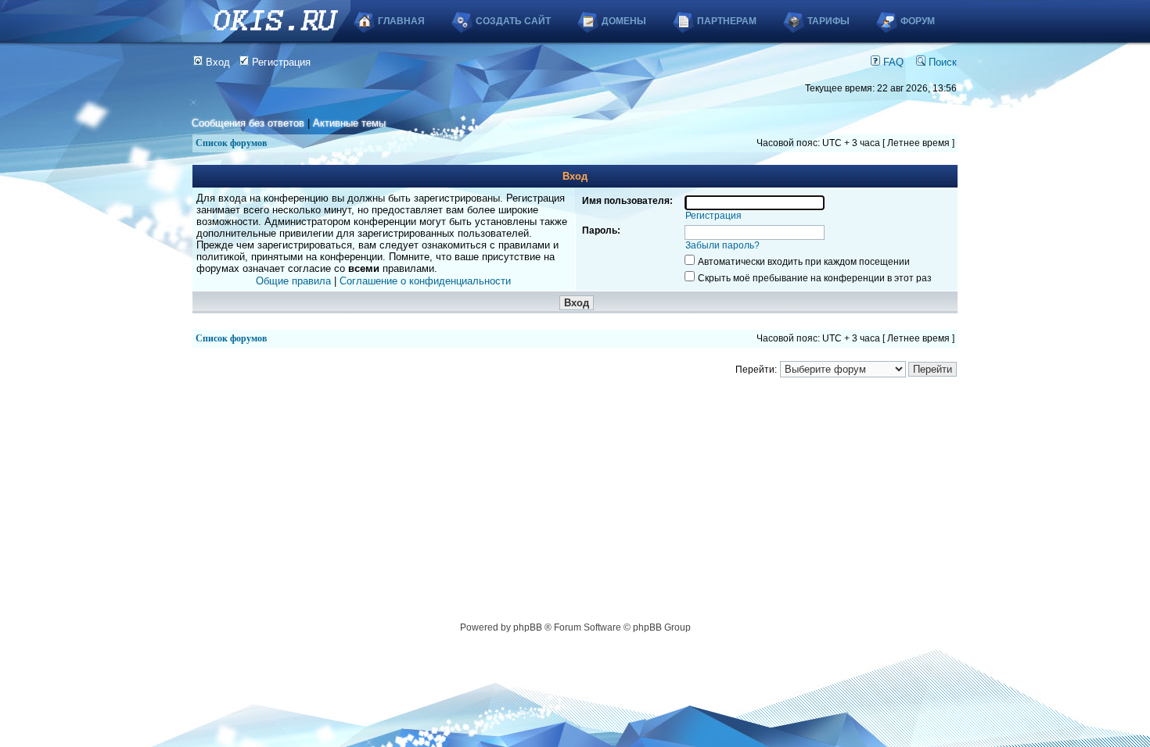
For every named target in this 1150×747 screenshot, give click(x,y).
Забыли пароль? (722, 245)
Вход (216, 62)
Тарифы (828, 21)
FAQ (892, 62)
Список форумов (231, 143)
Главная (401, 21)
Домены (624, 21)
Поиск (941, 62)
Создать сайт (513, 21)
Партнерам (726, 21)
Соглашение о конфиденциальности (425, 281)
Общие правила (293, 281)
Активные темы (349, 123)
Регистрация (280, 62)
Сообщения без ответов (248, 123)
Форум (917, 21)
